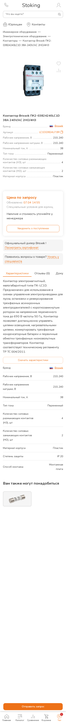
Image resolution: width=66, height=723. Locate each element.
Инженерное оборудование (20, 32)
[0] (58, 63)
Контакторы (10, 40)
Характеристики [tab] (17, 273)
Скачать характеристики (33, 360)
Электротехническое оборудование (25, 36)
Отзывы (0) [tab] (42, 273)
